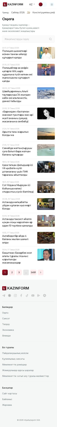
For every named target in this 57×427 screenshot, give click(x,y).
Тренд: (5, 12)
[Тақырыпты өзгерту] (42, 4)
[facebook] (21, 295)
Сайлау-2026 (18, 12)
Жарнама (7, 405)
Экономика (8, 330)
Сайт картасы (9, 393)
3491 (33, 272)
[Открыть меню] (52, 4)
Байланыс (7, 399)
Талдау (6, 324)
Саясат (6, 318)
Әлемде (6, 335)
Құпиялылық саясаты (13, 358)
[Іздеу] (50, 39)
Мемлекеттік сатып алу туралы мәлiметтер (25, 376)
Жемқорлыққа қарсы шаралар (18, 370)
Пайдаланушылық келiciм (15, 353)
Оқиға (5, 312)
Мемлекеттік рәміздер (14, 364)
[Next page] (40, 272)
